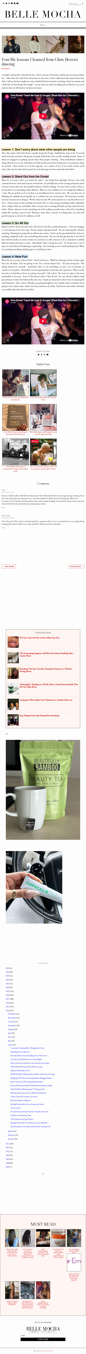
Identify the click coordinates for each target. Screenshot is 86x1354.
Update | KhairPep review (20, 1070)
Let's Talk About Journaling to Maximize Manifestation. (15, 432)
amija (4, 490)
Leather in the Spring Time (21, 1115)
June (10, 1037)
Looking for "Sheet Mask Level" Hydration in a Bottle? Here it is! (46, 700)
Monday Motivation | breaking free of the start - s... (30, 1055)
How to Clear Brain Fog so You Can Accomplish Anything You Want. (43, 467)
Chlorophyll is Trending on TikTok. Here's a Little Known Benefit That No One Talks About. (49, 685)
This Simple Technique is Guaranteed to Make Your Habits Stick (15, 467)
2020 (8, 987)
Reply (3, 507)
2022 (8, 979)
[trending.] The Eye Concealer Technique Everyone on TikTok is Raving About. (46, 670)
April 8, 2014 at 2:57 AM (8, 492)
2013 (8, 1143)
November (12, 1017)
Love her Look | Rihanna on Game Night (26, 1059)
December (12, 1014)
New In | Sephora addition (21, 1100)
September (12, 1025)
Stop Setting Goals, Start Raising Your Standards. (40, 715)
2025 (8, 968)
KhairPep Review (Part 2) (20, 1052)
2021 (8, 983)
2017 (8, 999)
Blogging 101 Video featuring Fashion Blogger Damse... (32, 1078)
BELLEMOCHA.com (46, 1351)
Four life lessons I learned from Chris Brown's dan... (30, 1111)
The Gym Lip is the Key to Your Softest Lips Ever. (40, 637)
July (10, 1033)
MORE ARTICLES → (76, 566)
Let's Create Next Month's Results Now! (43, 398)
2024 (8, 972)
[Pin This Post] (44, 354)
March (10, 1131)
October (11, 1021)
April (10, 1044)
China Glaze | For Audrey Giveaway (24, 1096)
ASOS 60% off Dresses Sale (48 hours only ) (27, 1066)
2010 (8, 1155)
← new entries (8, 566)
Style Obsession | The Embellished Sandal (27, 1081)
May (10, 1040)
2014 (8, 1010)
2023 (8, 976)
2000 (8, 1167)
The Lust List (16, 1108)
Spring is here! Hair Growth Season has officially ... (29, 1122)
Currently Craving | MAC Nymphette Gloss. (28, 1048)
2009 (8, 1159)
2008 (8, 1163)
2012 (8, 1147)
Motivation (6, 69)
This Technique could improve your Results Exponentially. (43, 432)
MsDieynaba (6, 516)
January (11, 1139)
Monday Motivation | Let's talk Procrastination (28, 1093)
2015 (8, 1006)
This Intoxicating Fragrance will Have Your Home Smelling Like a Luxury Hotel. (47, 654)
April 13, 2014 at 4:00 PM (8, 518)
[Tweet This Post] (38, 354)
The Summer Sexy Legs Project (22, 1119)
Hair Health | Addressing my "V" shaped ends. (28, 1089)
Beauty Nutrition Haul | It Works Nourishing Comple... (32, 1085)
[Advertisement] (43, 599)
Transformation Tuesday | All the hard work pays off (30, 1126)
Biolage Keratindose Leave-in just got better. (27, 1104)
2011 (8, 1151)
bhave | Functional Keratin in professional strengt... (30, 1063)
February (11, 1135)
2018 (8, 995)
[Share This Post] (41, 354)
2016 (8, 1002)
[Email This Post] (47, 354)
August (11, 1029)
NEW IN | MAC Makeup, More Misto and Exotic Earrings (33, 1074)
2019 (8, 991)
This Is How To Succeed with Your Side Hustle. (15, 398)
